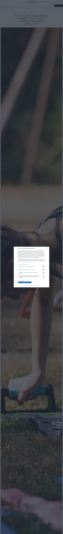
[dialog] (31, 267)
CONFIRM (25, 282)
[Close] (47, 248)
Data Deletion (26, 285)
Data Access (31, 285)
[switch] (43, 266)
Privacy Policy (37, 285)
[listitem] (31, 264)
